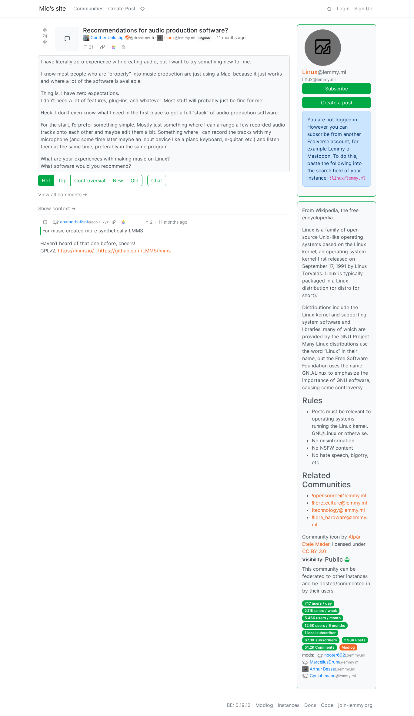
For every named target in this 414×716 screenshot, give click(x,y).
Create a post (336, 103)
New (118, 180)
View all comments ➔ (62, 194)
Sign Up (363, 8)
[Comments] (67, 39)
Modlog (348, 647)
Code (327, 705)
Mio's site (52, 8)
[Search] (329, 8)
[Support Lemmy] (142, 8)
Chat (156, 180)
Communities (88, 8)
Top (62, 180)
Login (343, 8)
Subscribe (336, 89)
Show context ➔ (56, 208)
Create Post (121, 8)
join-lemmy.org (355, 705)
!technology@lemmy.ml (338, 510)
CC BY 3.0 (314, 551)
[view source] (123, 46)
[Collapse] (45, 222)
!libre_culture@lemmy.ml (339, 503)
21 (91, 46)
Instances (288, 705)
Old (135, 180)
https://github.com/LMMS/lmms (134, 251)
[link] (102, 47)
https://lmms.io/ (76, 251)
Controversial (89, 180)
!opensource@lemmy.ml (339, 495)
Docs (310, 705)
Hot (46, 180)
